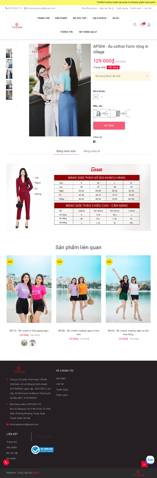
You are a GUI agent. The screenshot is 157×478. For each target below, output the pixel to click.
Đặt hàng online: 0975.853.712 (25, 404)
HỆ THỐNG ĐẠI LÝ (88, 32)
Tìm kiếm (11, 458)
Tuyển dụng (122, 8)
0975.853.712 (15, 8)
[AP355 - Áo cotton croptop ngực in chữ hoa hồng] (128, 289)
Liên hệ (147, 8)
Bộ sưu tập (12, 453)
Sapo (36, 472)
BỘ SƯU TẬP (80, 18)
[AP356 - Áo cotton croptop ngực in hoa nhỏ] (78, 289)
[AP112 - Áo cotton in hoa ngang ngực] (29, 289)
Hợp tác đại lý (107, 8)
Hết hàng (109, 125)
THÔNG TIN (66, 32)
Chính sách (136, 8)
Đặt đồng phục (89, 8)
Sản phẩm (11, 447)
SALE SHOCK (100, 18)
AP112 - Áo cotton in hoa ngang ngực (29, 330)
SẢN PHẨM (61, 18)
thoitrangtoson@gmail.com (41, 8)
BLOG (116, 18)
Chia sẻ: (98, 137)
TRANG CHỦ (43, 18)
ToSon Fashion (45, 436)
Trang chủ (11, 442)
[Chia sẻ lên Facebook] (94, 141)
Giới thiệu (61, 378)
